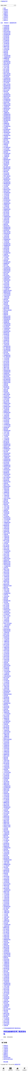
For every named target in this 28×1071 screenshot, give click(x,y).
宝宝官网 (5, 828)
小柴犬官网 (6, 496)
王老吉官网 (6, 795)
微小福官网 (6, 929)
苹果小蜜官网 (6, 63)
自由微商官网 (6, 593)
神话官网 (5, 829)
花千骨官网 (6, 82)
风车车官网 (6, 188)
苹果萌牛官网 (6, 445)
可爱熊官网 (6, 393)
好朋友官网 (6, 960)
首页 (4, 8)
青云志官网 (6, 813)
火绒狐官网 (6, 674)
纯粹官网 (5, 757)
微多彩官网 (6, 707)
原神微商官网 (6, 371)
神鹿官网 (5, 944)
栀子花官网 (6, 635)
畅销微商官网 (6, 179)
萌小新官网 (6, 362)
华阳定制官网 (6, 564)
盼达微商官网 (6, 129)
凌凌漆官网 (6, 198)
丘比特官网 (6, 987)
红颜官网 (5, 594)
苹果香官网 (6, 28)
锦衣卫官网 (6, 644)
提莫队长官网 (6, 316)
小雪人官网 (6, 986)
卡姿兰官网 (6, 749)
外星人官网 (6, 548)
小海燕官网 (6, 832)
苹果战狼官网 (6, 691)
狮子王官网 (6, 540)
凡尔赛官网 (6, 435)
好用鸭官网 (6, 834)
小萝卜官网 (6, 582)
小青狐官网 (6, 632)
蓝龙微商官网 (6, 787)
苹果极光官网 (6, 406)
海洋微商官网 (6, 243)
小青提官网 (6, 899)
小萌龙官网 (6, 344)
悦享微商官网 (6, 99)
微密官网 (5, 390)
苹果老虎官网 (6, 380)
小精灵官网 (6, 661)
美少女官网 (6, 627)
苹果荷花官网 (6, 377)
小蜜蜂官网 (6, 649)
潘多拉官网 (6, 572)
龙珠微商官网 (6, 268)
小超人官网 (6, 617)
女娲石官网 (6, 935)
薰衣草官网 (6, 39)
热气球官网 (6, 326)
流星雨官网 (6, 219)
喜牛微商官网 (6, 349)
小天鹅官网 (6, 206)
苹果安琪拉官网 (7, 585)
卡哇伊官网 (6, 180)
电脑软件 (5, 14)
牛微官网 (5, 127)
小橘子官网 (6, 917)
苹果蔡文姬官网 (7, 290)
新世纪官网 (6, 588)
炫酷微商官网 (6, 183)
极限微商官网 (6, 118)
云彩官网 (5, 165)
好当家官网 (6, 948)
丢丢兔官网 (6, 752)
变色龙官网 (6, 655)
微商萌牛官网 (6, 88)
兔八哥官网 (6, 400)
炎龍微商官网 (6, 430)
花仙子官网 (6, 554)
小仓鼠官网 (6, 423)
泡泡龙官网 (6, 856)
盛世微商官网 (6, 132)
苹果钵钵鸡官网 (7, 694)
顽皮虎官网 (6, 888)
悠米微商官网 (6, 331)
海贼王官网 (6, 783)
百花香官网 (6, 25)
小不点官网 (6, 133)
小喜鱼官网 (6, 579)
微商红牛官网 (6, 103)
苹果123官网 (6, 533)
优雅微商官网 (6, 216)
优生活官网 (6, 124)
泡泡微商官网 (6, 287)
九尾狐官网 (6, 240)
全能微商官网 (6, 703)
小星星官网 (6, 688)
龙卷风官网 (6, 528)
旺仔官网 (5, 995)
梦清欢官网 (6, 1022)
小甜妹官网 (6, 730)
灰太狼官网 (6, 420)
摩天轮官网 (6, 170)
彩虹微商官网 (6, 983)
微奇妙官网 (6, 743)
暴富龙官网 (6, 710)
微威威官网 (6, 263)
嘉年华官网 (6, 376)
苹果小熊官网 (6, 231)
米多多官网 (6, 951)
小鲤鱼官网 (6, 468)
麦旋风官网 (6, 549)
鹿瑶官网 (5, 299)
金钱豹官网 (6, 204)
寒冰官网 (5, 1007)
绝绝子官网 (6, 341)
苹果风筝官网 (6, 233)
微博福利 (5, 1056)
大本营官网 (6, 359)
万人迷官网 (6, 414)
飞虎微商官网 (6, 890)
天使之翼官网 (6, 954)
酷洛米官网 (6, 900)
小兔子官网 (6, 432)
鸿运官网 (5, 867)
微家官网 (5, 224)
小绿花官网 (6, 603)
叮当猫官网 (6, 222)
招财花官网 (6, 784)
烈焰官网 (5, 849)
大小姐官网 (6, 614)
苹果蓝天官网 (6, 418)
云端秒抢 (5, 15)
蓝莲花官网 (6, 248)
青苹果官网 (6, 879)
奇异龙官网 (6, 463)
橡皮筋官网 (6, 584)
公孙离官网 (6, 524)
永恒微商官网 (6, 424)
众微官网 (5, 302)
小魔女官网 (6, 686)
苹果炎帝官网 (6, 612)
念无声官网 (6, 903)
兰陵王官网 (6, 974)
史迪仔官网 (6, 399)
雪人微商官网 (6, 356)
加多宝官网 (6, 790)
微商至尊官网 (6, 96)
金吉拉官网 (6, 361)
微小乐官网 (6, 69)
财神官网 (5, 873)
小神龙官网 (6, 570)
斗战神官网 (6, 27)
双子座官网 (6, 221)
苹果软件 (5, 9)
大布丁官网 (6, 521)
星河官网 (5, 352)
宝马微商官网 (6, 150)
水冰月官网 (6, 670)
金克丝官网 (6, 49)
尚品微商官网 (6, 78)
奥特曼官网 (6, 480)
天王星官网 (6, 234)
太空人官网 (6, 433)
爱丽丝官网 (6, 805)
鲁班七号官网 (6, 615)
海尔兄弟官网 (6, 477)
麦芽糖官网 (6, 427)
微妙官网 (5, 171)
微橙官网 (5, 587)
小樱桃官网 (6, 641)
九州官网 (5, 874)
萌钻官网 (5, 274)
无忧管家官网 (6, 55)
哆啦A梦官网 (6, 394)
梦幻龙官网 (6, 353)
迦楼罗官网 (6, 46)
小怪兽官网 (6, 194)
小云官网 (5, 914)
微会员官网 (6, 76)
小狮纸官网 (6, 911)
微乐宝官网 (6, 677)
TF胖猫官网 (6, 768)
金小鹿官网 (6, 162)
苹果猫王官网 (6, 397)
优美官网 (5, 385)
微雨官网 (5, 429)
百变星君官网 (6, 459)
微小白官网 (6, 90)
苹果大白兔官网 (7, 310)
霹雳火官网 (6, 756)
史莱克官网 (6, 573)
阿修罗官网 (6, 30)
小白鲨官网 (6, 242)
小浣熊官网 (6, 283)
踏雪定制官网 (6, 629)
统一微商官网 (6, 347)
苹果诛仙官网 (6, 486)
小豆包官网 (6, 513)
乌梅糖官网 (6, 492)
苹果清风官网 (6, 469)
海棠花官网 (6, 978)
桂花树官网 (6, 778)
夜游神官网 (6, 36)
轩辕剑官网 (6, 936)
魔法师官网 (6, 722)
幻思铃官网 (6, 938)
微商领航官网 (6, 135)
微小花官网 (6, 774)
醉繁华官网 (6, 927)
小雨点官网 (6, 258)
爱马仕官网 (6, 478)
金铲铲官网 (6, 656)
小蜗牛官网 (6, 505)
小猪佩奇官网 (6, 57)
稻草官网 (5, 1016)
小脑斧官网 (6, 912)
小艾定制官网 (6, 713)
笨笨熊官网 (6, 965)
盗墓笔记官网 (6, 956)
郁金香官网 (6, 143)
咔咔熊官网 (6, 230)
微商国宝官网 (6, 561)
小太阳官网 (6, 868)
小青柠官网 (6, 896)
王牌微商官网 (6, 984)
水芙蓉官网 (6, 977)
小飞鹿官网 (6, 673)
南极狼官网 (6, 754)
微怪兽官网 (6, 365)
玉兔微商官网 (6, 355)
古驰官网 (5, 254)
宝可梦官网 (6, 680)
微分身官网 (6, 763)
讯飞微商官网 (6, 126)
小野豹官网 (6, 576)
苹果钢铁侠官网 (7, 859)
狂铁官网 (5, 941)
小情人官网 (6, 590)
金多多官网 (6, 798)
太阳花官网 (6, 337)
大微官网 (5, 567)
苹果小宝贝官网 (7, 623)
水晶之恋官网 (6, 498)
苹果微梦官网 (6, 460)
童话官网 (5, 599)
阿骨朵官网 (6, 364)
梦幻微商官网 (6, 120)
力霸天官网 (6, 760)
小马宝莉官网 (6, 519)
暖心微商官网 (6, 167)
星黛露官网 (6, 411)
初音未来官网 (6, 453)
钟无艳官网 (6, 608)
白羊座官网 (6, 405)
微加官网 (5, 158)
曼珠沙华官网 (6, 558)
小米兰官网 (6, 700)
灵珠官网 (5, 780)
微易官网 (5, 313)
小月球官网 (6, 305)
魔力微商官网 (6, 379)
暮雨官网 (5, 52)
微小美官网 (6, 545)
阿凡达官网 (6, 740)
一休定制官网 (6, 624)
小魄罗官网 (6, 527)
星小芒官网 (6, 933)
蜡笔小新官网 (6, 73)
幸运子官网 (6, 493)
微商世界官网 (6, 79)
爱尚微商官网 (6, 94)
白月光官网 (6, 819)
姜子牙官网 (6, 658)
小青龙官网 (6, 643)
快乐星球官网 (6, 200)
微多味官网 (6, 870)
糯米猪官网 (6, 727)
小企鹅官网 (6, 439)
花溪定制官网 (6, 731)
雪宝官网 (5, 971)
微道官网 (5, 504)
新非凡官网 (6, 207)
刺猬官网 (5, 314)
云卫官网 (5, 146)
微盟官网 (5, 91)
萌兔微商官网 (6, 317)
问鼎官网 (5, 724)
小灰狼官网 (6, 591)
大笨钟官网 (6, 329)
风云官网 (5, 909)
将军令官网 (6, 837)
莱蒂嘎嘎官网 (6, 444)
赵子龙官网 (6, 450)
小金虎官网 (6, 542)
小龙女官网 (6, 438)
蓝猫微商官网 (6, 280)
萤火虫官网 (6, 45)
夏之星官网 (6, 212)
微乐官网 (5, 311)
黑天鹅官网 (6, 249)
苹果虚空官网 (6, 466)
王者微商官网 (6, 277)
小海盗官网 (6, 495)
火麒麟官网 (6, 112)
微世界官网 (6, 402)
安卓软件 (5, 11)
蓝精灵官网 (6, 737)
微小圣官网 (6, 70)
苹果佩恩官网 (6, 448)
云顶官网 (5, 136)
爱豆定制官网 (6, 31)
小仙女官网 (6, 596)
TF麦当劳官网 (7, 676)
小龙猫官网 (6, 552)
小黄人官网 (6, 67)
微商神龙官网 (6, 108)
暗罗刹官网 (6, 42)
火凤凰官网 (6, 106)
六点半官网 (6, 878)
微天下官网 (6, 141)
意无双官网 (6, 902)
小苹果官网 (6, 771)
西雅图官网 (6, 58)
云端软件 (5, 12)
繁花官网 (5, 1003)
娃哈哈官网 (6, 777)
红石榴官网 (6, 40)
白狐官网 (5, 709)
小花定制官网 (6, 671)
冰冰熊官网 (6, 396)
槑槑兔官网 (6, 447)
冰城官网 (5, 534)
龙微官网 (5, 510)
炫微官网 (5, 144)
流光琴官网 (6, 882)
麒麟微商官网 (6, 292)
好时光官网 (6, 989)
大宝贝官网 (6, 335)
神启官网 (5, 792)
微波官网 (5, 515)
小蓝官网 (5, 918)
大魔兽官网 (6, 557)
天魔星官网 (6, 751)
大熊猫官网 (6, 745)
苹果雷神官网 (6, 271)
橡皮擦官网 (6, 387)
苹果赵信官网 (6, 382)
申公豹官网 (6, 646)
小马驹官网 (6, 1019)
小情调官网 (6, 719)
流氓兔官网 (6, 320)
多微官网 (5, 483)
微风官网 (5, 304)
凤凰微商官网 (6, 209)
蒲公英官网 (6, 804)
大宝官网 (5, 186)
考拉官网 (5, 602)
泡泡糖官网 (6, 340)
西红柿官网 (6, 871)
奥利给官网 (6, 102)
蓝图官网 (5, 383)
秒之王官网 (6, 715)
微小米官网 (6, 728)
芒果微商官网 (6, 328)
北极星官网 (6, 712)
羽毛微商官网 (6, 261)
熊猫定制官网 (6, 630)
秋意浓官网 (6, 817)
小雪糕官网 (6, 537)
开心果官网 (6, 1018)
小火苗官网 (6, 516)
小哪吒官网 (6, 734)
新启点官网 (6, 689)
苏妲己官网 (6, 634)
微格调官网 (6, 164)
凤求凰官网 (6, 843)
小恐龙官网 (6, 1004)
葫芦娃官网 (6, 343)
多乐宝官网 (6, 173)
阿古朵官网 (6, 215)
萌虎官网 (5, 769)
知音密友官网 (6, 33)
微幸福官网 (6, 968)
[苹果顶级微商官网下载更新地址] (12, 1028)
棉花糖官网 (6, 334)
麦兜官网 (5, 391)
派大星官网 (6, 251)
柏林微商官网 (6, 115)
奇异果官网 (6, 853)
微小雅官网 (6, 932)
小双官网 (5, 999)
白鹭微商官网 (6, 786)
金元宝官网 (6, 683)
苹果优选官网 (6, 87)
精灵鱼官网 (6, 858)
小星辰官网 (6, 620)
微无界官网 (6, 72)
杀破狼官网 (6, 718)
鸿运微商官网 (6, 192)
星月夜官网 (6, 998)
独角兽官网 (6, 130)
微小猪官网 (6, 1015)
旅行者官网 (6, 908)
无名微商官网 (6, 924)
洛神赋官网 (6, 637)
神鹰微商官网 (6, 939)
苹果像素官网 (6, 228)
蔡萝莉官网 (6, 332)
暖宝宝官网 (6, 701)
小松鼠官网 (6, 509)
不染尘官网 (6, 48)
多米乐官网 (6, 921)
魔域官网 (5, 704)
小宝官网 (5, 915)
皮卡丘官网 (6, 66)
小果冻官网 (6, 236)
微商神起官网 (6, 168)
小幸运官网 (6, 852)
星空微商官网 (6, 182)
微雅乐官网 (6, 789)
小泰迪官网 (6, 490)
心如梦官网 (6, 811)
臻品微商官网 (6, 85)
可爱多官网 (6, 197)
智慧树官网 (6, 793)
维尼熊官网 (6, 225)
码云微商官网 (6, 153)
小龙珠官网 (6, 409)
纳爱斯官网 (6, 816)
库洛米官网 (6, 766)
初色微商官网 (6, 34)
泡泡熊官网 (6, 996)
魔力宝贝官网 (6, 1009)
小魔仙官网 (6, 539)
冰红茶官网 (6, 781)
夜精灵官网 (6, 487)
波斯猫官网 (6, 746)
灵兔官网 (5, 923)
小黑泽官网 (6, 286)
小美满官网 (6, 966)
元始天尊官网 (6, 665)
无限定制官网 (6, 323)
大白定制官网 (6, 551)
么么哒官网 (6, 60)
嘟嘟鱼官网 (6, 802)
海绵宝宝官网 (6, 825)
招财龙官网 (6, 885)
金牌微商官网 (6, 138)
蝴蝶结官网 (6, 822)
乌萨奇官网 (6, 992)
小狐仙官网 (6, 415)
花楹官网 (5, 499)
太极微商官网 (6, 522)
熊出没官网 (6, 685)
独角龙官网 (6, 698)
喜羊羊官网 (6, 972)
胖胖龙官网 (6, 667)
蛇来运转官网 (6, 884)
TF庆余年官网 (7, 772)
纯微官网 (5, 121)
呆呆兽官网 (6, 421)
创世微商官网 (6, 105)
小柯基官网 (6, 338)
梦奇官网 (5, 260)
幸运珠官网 (6, 980)
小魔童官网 (6, 626)
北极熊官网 (6, 664)
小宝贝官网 (6, 358)
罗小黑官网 (6, 799)
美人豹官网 (6, 840)
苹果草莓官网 (6, 518)
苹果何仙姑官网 (7, 739)
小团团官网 (6, 981)
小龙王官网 (6, 652)
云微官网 (5, 54)
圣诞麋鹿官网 (6, 245)
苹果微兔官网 (6, 412)
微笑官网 (5, 140)
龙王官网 (5, 814)
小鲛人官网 (6, 281)
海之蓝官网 (6, 725)
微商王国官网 (6, 81)
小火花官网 (6, 894)
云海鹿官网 (6, 668)
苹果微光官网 (6, 403)
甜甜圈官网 (6, 322)
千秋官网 (5, 1012)
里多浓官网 (6, 876)
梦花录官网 (6, 237)
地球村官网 (6, 307)
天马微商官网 (6, 721)
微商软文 (5, 20)
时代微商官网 (6, 252)
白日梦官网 (6, 796)
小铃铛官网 (6, 298)
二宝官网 (5, 436)
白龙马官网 (6, 149)
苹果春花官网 (6, 456)
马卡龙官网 (6, 201)
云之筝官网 (6, 865)
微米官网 (5, 111)
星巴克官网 (6, 275)
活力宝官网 (6, 575)
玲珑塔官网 (6, 210)
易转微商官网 (6, 61)
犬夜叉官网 (6, 990)
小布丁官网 (6, 507)
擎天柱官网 (6, 284)
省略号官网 (6, 367)
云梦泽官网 (6, 748)
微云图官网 (6, 442)
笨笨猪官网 (6, 417)
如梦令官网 (6, 762)
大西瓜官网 (6, 489)
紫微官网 (5, 152)
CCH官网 (5, 257)
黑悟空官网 (6, 831)
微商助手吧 (17, 1064)
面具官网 (5, 855)
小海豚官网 (6, 156)
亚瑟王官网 (6, 650)
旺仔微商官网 (6, 100)
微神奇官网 (6, 502)
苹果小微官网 (6, 176)
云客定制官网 (6, 293)
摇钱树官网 (6, 846)
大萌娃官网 (6, 536)
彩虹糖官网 (6, 546)
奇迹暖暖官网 (6, 465)
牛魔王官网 (6, 893)
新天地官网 (6, 462)
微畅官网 (5, 759)
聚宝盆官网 (6, 844)
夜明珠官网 (6, 255)
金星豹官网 (6, 560)
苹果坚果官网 (6, 269)
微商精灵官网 (6, 563)
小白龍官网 (6, 611)
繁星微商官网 (6, 159)
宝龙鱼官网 (6, 775)
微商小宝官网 (6, 84)
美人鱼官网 (6, 177)
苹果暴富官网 (6, 227)
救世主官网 (6, 733)
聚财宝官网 (6, 1013)
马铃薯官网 (6, 43)
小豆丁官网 (6, 388)
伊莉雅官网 (6, 697)
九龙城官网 (6, 801)
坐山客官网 (6, 37)
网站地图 (5, 1061)
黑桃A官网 (6, 820)
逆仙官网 (5, 51)
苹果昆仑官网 (6, 826)
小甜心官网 (6, 862)
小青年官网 (6, 475)
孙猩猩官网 (6, 373)
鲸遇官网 (5, 957)
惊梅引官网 (6, 823)
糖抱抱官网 (6, 525)
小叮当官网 (6, 578)
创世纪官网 (6, 191)
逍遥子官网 (6, 484)
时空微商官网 (6, 117)
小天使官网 (6, 808)
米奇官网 (5, 695)
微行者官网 (6, 408)
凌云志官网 (6, 1024)
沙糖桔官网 (6, 647)
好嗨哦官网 (6, 123)
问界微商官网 (6, 847)
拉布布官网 (6, 959)
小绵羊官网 (6, 218)
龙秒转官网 (6, 716)
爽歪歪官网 (6, 581)
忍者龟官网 (6, 278)
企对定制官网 (6, 295)
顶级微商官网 (12, 22)
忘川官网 (5, 838)
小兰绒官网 (6, 682)
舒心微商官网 (6, 147)
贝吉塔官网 (6, 706)
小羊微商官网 (6, 566)
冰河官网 (5, 543)
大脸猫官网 (6, 963)
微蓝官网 (5, 265)
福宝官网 (5, 1010)
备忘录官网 (6, 301)
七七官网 (5, 841)
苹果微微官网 (6, 114)
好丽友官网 (6, 1001)
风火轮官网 (6, 471)
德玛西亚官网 (6, 374)
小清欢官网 (6, 897)
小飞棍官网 (6, 289)
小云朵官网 (6, 618)
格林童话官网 (6, 189)
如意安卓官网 (6, 1057)
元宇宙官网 (6, 653)
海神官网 (5, 597)
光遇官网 (5, 1025)
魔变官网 (5, 835)
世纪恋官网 (6, 213)
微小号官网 (6, 605)
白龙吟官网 (6, 530)
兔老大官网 (6, 368)
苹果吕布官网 (6, 481)
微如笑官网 (6, 947)
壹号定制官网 (6, 474)
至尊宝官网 (6, 97)
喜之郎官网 (6, 606)
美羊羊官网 (6, 555)
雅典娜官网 (6, 472)
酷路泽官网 (6, 905)
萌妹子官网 (6, 569)
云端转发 (5, 1050)
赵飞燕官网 (6, 621)
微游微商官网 (6, 346)
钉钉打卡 (5, 18)
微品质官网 (6, 64)
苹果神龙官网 (6, 609)
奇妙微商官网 (6, 75)
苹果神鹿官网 (6, 319)
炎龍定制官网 (6, 350)
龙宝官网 (5, 679)
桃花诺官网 (6, 692)
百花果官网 (6, 174)
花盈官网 (5, 662)
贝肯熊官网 (6, 454)
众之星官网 (6, 185)
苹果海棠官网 (6, 370)
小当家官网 (6, 765)
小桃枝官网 (6, 926)
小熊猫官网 (6, 246)
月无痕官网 (6, 975)
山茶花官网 (6, 942)
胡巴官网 (5, 451)
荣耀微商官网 (6, 864)
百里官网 (5, 810)
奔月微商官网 (6, 325)
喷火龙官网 (6, 993)
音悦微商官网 (6, 600)
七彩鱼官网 (6, 155)
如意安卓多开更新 (8, 1059)
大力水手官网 (6, 426)
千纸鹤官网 (6, 881)
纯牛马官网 (6, 1021)
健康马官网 (6, 891)
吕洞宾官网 (6, 659)
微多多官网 (6, 441)
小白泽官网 (6, 195)
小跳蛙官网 (6, 296)
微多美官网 (6, 308)
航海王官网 (6, 272)
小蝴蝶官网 (6, 736)
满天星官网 (6, 109)
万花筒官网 (6, 742)
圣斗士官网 (6, 266)
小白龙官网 (6, 93)
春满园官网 (6, 1006)
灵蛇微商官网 (6, 953)
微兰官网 (5, 501)
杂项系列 (5, 17)
